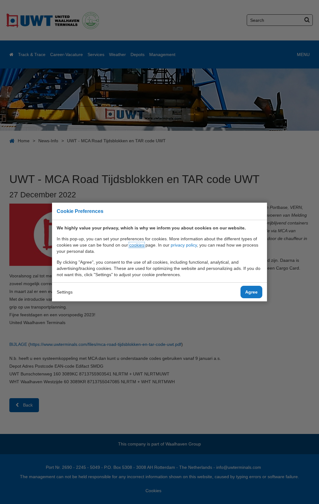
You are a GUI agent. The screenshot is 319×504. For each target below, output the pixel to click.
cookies (136, 245)
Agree (251, 292)
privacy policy (184, 245)
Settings (65, 292)
